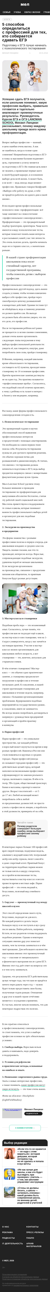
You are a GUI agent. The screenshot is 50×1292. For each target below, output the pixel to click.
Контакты (32, 1227)
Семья (6, 12)
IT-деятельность (12, 1243)
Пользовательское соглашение (14, 1275)
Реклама (7, 1232)
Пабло (30, 1238)
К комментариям (25, 1128)
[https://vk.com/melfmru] (22, 1216)
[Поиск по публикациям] (4, 4)
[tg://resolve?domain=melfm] (5, 1216)
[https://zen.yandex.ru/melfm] (13, 1216)
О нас (5, 1227)
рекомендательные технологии (25, 1285)
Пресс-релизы (35, 1232)
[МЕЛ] (25, 4)
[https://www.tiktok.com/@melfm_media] (30, 1216)
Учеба (17, 12)
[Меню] (46, 4)
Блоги (7, 19)
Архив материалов (34, 1244)
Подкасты (8, 1238)
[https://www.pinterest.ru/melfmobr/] (38, 1216)
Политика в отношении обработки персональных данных (25, 1279)
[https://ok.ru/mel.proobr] (46, 1216)
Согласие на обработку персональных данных (20, 1277)
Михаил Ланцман (33, 1109)
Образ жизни (32, 12)
